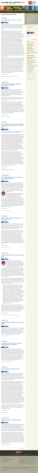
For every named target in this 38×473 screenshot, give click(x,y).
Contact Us (30, 11)
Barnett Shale (30, 67)
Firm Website (9, 11)
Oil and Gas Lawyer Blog (13, 3)
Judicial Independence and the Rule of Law (31, 79)
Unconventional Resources (31, 53)
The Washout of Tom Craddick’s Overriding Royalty (31, 73)
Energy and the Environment (30, 45)
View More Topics (30, 69)
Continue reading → (4, 74)
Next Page (21, 448)
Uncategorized (16, 76)
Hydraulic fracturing (31, 62)
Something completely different (31, 58)
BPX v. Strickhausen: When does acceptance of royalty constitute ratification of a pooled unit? (12, 125)
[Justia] (32, 33)
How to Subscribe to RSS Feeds (31, 27)
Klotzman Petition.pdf (5, 331)
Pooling (5, 76)
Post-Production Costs (32, 65)
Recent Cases (9, 210)
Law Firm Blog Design (32, 470)
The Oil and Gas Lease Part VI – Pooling (11, 19)
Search (34, 39)
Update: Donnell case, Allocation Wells (11, 419)
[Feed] (34, 33)
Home (2, 11)
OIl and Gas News (31, 60)
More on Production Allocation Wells (10, 368)
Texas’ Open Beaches (30, 76)
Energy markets (30, 55)
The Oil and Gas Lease (9, 76)
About (16, 11)
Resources (23, 11)
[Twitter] (28, 33)
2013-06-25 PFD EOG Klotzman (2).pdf (13, 352)
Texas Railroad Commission (30, 48)
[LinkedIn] (30, 33)
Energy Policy (30, 50)
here (7, 276)
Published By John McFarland (32, 2)
